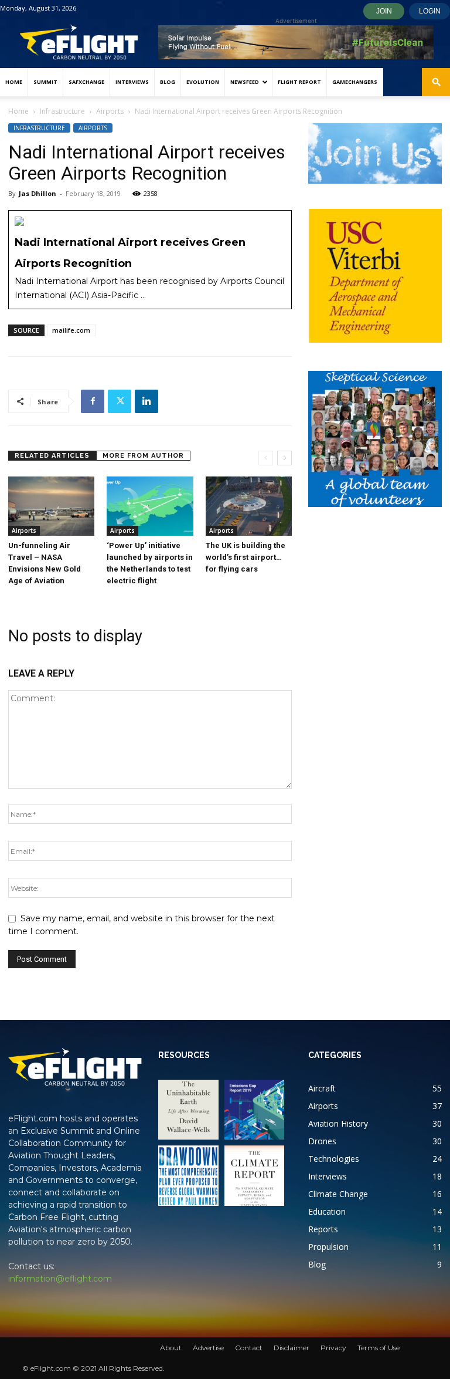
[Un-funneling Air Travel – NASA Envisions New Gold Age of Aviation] (51, 506)
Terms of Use (378, 1347)
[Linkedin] (146, 401)
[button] (436, 82)
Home (13, 82)
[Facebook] (92, 401)
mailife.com (71, 330)
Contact (248, 1347)
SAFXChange (86, 82)
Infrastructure (62, 111)
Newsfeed (244, 82)
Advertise (208, 1347)
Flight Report (299, 82)
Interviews (132, 82)
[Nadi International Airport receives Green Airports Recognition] (150, 260)
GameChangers (354, 82)
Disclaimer (291, 1347)
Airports (110, 111)
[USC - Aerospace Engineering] (375, 276)
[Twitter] (119, 401)
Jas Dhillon (37, 193)
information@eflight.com (60, 1278)
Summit (45, 82)
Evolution (202, 82)
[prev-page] (265, 458)
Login (430, 11)
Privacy (333, 1347)
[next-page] (284, 458)
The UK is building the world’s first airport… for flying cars (245, 557)
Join (384, 11)
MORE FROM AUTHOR (143, 455)
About (171, 1347)
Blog (167, 82)
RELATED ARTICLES (52, 455)
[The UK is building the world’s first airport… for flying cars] (249, 506)
